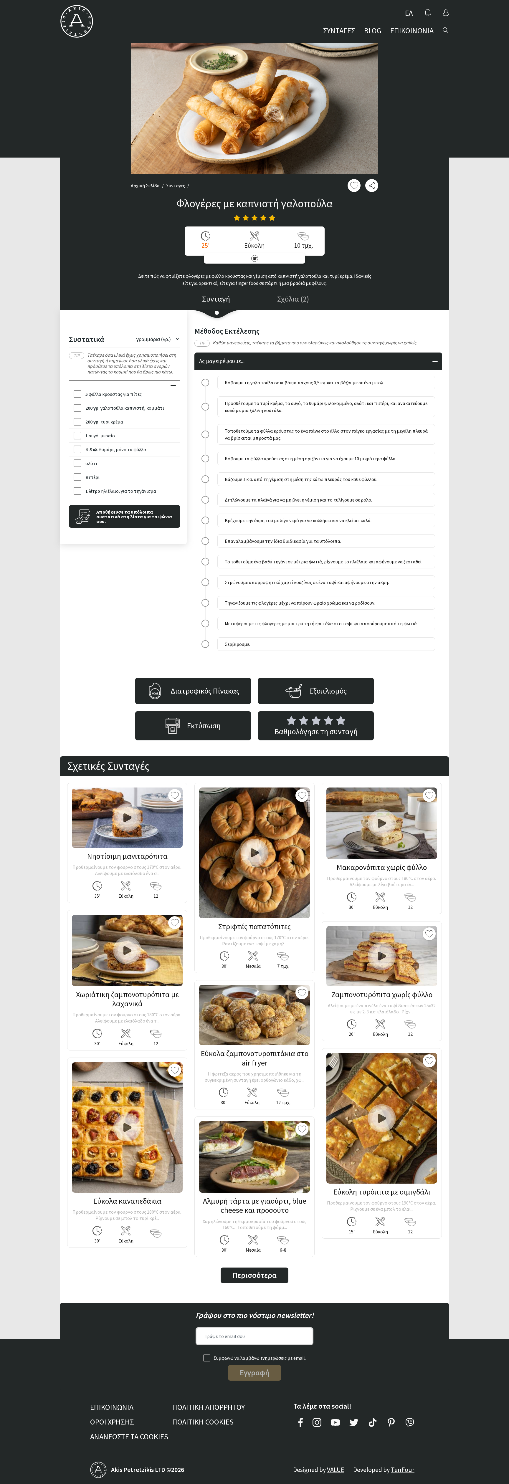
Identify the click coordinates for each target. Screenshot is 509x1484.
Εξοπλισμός (328, 691)
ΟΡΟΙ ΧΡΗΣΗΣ (112, 1422)
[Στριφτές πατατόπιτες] (254, 853)
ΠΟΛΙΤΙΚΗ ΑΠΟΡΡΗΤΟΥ (208, 1407)
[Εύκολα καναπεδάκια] (127, 1127)
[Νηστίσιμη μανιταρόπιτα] (127, 818)
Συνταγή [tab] (216, 299)
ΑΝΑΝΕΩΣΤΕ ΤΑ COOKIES (129, 1436)
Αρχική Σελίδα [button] (145, 185)
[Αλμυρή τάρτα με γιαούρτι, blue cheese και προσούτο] (254, 1157)
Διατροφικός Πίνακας (205, 691)
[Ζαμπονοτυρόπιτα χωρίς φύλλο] (381, 956)
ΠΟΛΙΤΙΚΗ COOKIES (203, 1422)
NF (255, 258)
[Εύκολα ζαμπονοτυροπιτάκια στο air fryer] (254, 1015)
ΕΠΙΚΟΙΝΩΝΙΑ (412, 30)
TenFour (402, 1469)
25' (205, 245)
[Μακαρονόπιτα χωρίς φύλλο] (381, 823)
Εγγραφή (255, 1372)
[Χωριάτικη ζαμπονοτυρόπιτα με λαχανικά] (127, 950)
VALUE (335, 1469)
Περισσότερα (254, 1275)
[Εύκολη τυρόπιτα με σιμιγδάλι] (381, 1118)
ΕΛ (409, 13)
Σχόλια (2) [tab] (293, 299)
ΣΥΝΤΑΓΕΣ (339, 30)
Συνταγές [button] (175, 185)
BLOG (372, 30)
